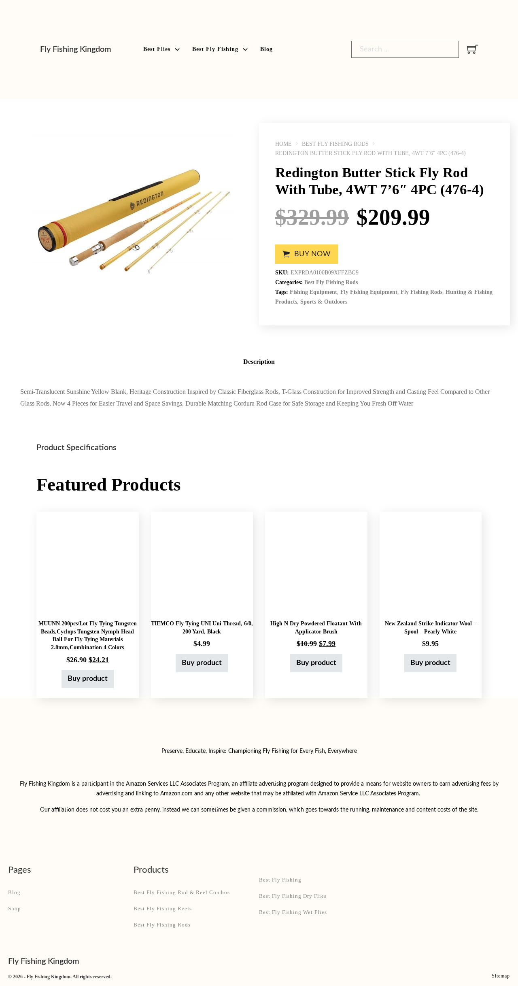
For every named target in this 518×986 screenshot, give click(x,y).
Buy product (88, 678)
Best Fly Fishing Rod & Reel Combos (182, 892)
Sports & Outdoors (323, 302)
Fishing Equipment (313, 292)
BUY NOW (312, 254)
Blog (266, 49)
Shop (14, 908)
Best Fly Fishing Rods (335, 144)
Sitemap (501, 976)
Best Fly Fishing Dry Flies (293, 896)
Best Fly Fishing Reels (163, 908)
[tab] (259, 362)
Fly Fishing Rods (421, 292)
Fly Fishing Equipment (368, 292)
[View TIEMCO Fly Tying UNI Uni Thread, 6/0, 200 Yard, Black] (202, 562)
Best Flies (156, 49)
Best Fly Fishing (215, 49)
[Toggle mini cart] (472, 49)
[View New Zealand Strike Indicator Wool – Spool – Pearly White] (431, 562)
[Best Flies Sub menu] (177, 49)
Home (283, 144)
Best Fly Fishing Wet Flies (293, 912)
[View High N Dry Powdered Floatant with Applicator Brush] (316, 562)
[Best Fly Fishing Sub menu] (245, 49)
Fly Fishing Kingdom (75, 49)
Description (259, 361)
